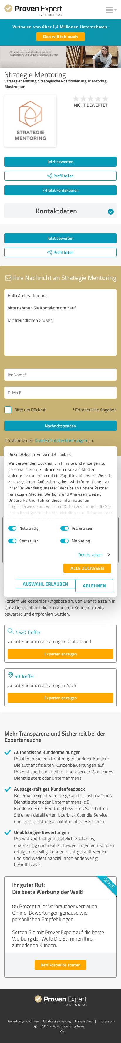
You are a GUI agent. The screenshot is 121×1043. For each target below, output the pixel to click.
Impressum (106, 1021)
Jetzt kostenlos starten (60, 965)
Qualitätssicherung (57, 1021)
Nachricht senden (60, 425)
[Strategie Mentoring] (30, 121)
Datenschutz (84, 1021)
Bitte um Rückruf (30, 410)
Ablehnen (94, 585)
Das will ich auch (60, 36)
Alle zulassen (87, 568)
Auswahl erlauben (45, 583)
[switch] (64, 528)
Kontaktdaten (56, 211)
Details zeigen (90, 554)
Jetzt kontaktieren (63, 190)
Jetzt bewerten (60, 161)
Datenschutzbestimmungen (61, 440)
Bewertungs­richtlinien (23, 1021)
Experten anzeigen (60, 654)
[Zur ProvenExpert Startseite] (33, 11)
